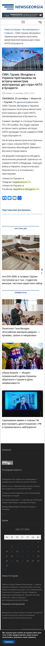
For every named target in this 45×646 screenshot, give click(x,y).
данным (21, 102)
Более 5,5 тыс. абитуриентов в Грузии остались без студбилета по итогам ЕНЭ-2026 (21, 487)
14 (28, 551)
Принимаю (9, 642)
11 (12, 551)
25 (12, 561)
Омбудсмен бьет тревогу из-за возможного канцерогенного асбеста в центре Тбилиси (19, 480)
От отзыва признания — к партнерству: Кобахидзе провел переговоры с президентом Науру (22, 501)
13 (22, 551)
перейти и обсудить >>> (26, 189)
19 (17, 556)
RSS (3, 514)
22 (33, 556)
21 (28, 556)
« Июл (4, 569)
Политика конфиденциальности (31, 629)
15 (33, 551)
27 (22, 561)
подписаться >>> (22, 182)
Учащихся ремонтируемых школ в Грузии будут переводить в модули (21, 494)
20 (22, 556)
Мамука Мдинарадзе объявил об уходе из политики (19, 508)
